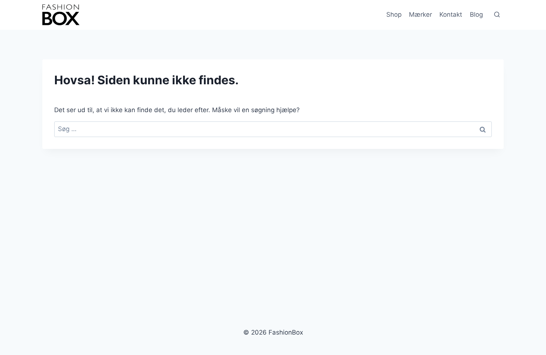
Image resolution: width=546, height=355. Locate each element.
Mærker (420, 14)
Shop (394, 14)
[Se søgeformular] (497, 15)
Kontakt (450, 14)
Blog (476, 14)
